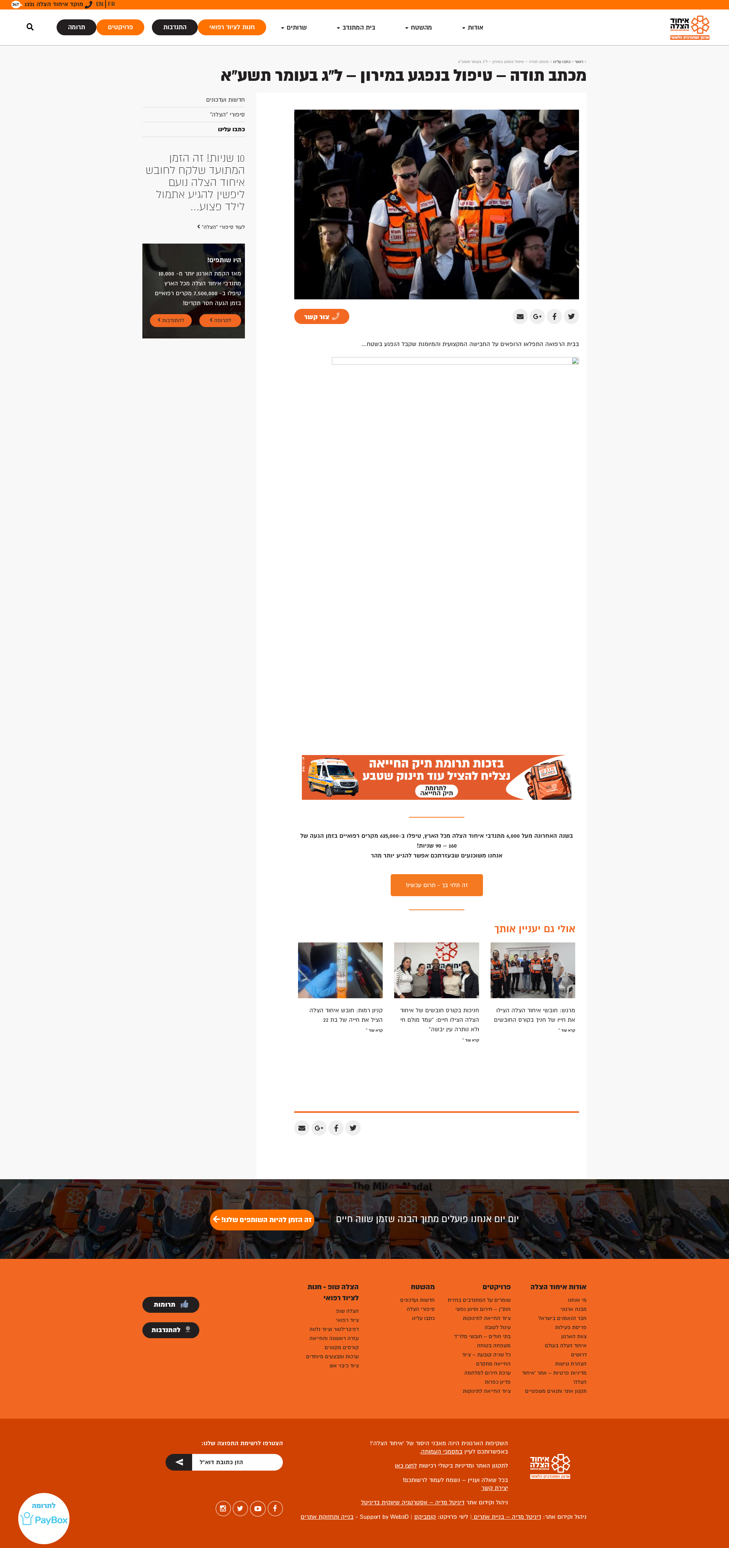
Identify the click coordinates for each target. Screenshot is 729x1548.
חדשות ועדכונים (225, 100)
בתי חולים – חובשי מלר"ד (482, 1336)
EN (99, 4)
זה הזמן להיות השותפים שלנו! (266, 1219)
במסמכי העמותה (441, 1451)
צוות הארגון (574, 1336)
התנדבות (174, 27)
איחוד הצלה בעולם (566, 1345)
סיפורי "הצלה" (227, 114)
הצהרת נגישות (571, 1364)
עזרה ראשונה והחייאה (334, 1338)
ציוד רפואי (347, 1320)
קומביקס (425, 1517)
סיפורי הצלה (421, 1309)
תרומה (76, 27)
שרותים (297, 27)
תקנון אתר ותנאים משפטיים (556, 1391)
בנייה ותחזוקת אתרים (327, 1517)
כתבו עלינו (561, 61)
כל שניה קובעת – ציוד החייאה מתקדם (486, 1359)
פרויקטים (120, 27)
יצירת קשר (494, 1488)
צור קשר (317, 317)
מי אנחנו (577, 1300)
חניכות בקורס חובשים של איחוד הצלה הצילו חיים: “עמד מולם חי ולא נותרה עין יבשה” (439, 1020)
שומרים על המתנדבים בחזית (479, 1300)
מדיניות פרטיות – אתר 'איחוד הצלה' (554, 1377)
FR (111, 4)
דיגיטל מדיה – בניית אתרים (506, 1517)
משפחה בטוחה (494, 1345)
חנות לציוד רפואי (232, 27)
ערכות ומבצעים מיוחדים (332, 1356)
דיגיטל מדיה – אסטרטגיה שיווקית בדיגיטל (412, 1502)
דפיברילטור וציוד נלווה (334, 1329)
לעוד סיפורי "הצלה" (222, 178)
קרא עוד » (567, 1030)
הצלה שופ (347, 1311)
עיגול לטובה (497, 1327)
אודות (475, 27)
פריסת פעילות (571, 1327)
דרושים (579, 1354)
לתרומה (222, 272)
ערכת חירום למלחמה (487, 1373)
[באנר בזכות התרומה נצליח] (436, 777)
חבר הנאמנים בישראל (562, 1318)
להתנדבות (172, 272)
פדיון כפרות (498, 1382)
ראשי (579, 61)
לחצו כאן (406, 1465)
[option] (193, 158)
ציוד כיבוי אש (344, 1365)
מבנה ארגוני (573, 1309)
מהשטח (421, 27)
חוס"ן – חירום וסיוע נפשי (483, 1309)
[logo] (690, 27)
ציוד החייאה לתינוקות (487, 1318)
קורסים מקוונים (342, 1347)
